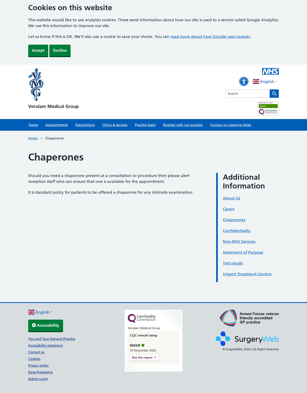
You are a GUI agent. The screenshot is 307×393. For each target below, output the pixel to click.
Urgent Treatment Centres (247, 274)
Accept (38, 50)
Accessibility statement (45, 345)
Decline (60, 50)
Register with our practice (183, 125)
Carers (228, 209)
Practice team (145, 125)
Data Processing (40, 372)
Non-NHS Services (239, 241)
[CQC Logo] (142, 321)
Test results (233, 263)
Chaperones (234, 219)
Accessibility (47, 325)
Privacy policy (38, 365)
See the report (142, 357)
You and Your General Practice (51, 339)
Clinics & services (114, 125)
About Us (231, 198)
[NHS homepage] (53, 85)
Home (33, 125)
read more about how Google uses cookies (210, 36)
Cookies (34, 359)
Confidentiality (237, 230)
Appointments (57, 125)
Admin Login (38, 379)
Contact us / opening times (230, 125)
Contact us (36, 352)
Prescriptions (85, 125)
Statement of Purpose (243, 252)
